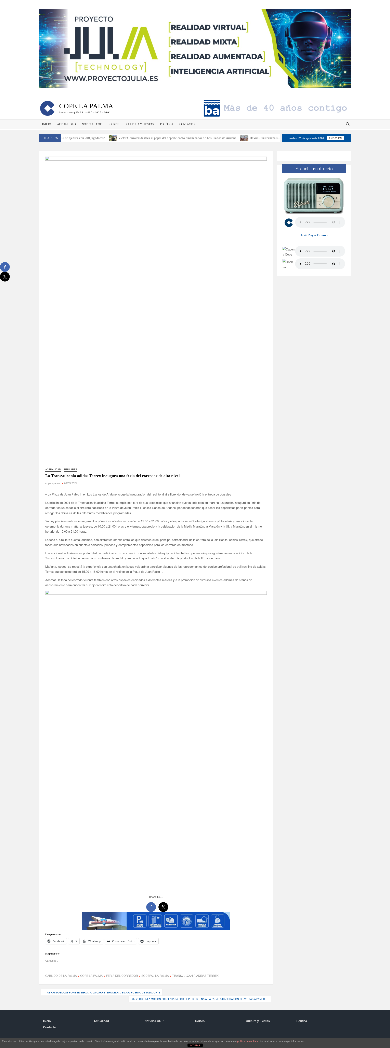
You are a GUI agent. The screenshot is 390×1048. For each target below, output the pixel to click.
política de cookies (247, 1041)
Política (166, 124)
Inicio (46, 124)
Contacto (187, 124)
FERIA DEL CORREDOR (122, 976)
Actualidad (66, 124)
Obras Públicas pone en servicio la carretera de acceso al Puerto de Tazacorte (103, 992)
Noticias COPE (92, 124)
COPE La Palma (86, 106)
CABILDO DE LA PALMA (61, 976)
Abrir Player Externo (314, 235)
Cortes (114, 124)
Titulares (70, 469)
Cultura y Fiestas (140, 124)
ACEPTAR (195, 1045)
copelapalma (52, 483)
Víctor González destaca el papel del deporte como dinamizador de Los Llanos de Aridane (150, 138)
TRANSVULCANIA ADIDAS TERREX (195, 976)
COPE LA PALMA (91, 976)
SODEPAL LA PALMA (155, 976)
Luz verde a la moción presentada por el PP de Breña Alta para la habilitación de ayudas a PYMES (198, 999)
